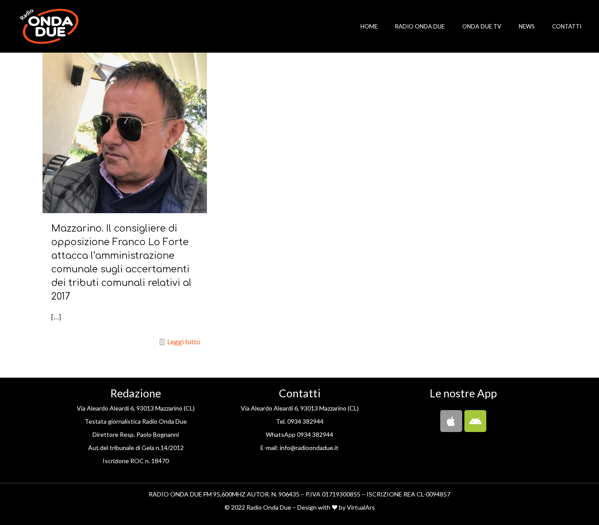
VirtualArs (361, 507)
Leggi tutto (183, 341)
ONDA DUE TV (481, 26)
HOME (369, 26)
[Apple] (451, 421)
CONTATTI (566, 26)
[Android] (475, 421)
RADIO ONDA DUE (420, 26)
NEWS (527, 26)
